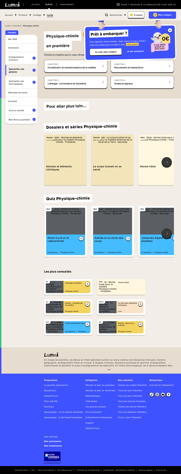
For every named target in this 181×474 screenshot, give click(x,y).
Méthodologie (93, 396)
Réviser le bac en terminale (100, 390)
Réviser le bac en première (100, 385)
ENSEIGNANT (67, 4)
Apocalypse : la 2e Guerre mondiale (63, 417)
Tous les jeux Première (130, 396)
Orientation (13, 48)
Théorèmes (91, 401)
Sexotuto (49, 406)
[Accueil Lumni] (12, 4)
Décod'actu (50, 390)
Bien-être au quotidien (19, 119)
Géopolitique (92, 428)
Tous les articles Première (132, 401)
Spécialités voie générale (16, 70)
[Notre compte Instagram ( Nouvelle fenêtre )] (157, 394)
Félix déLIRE (51, 401)
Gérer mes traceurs (46, 470)
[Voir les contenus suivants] (167, 162)
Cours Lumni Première (129, 417)
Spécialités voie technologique (16, 82)
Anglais (90, 423)
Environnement (94, 412)
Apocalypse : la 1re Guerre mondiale (63, 412)
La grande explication (56, 385)
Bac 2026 (12, 39)
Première (17, 26)
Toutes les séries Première (132, 406)
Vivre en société (16, 110)
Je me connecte (135, 51)
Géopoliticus (51, 396)
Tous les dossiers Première (132, 412)
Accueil (9, 15)
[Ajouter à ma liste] (81, 238)
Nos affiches (51, 436)
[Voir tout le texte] (109, 369)
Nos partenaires (53, 441)
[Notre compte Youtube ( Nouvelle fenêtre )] (163, 394)
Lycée (50, 15)
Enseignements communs (16, 58)
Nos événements (53, 446)
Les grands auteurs (96, 406)
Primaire (23, 15)
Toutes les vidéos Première (132, 385)
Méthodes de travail (17, 92)
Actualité (12, 101)
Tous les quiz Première (130, 390)
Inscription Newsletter (161, 385)
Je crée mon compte (106, 51)
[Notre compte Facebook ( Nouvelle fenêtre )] (168, 394)
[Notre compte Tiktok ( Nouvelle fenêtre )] (151, 394)
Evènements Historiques (99, 417)
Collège (37, 15)
